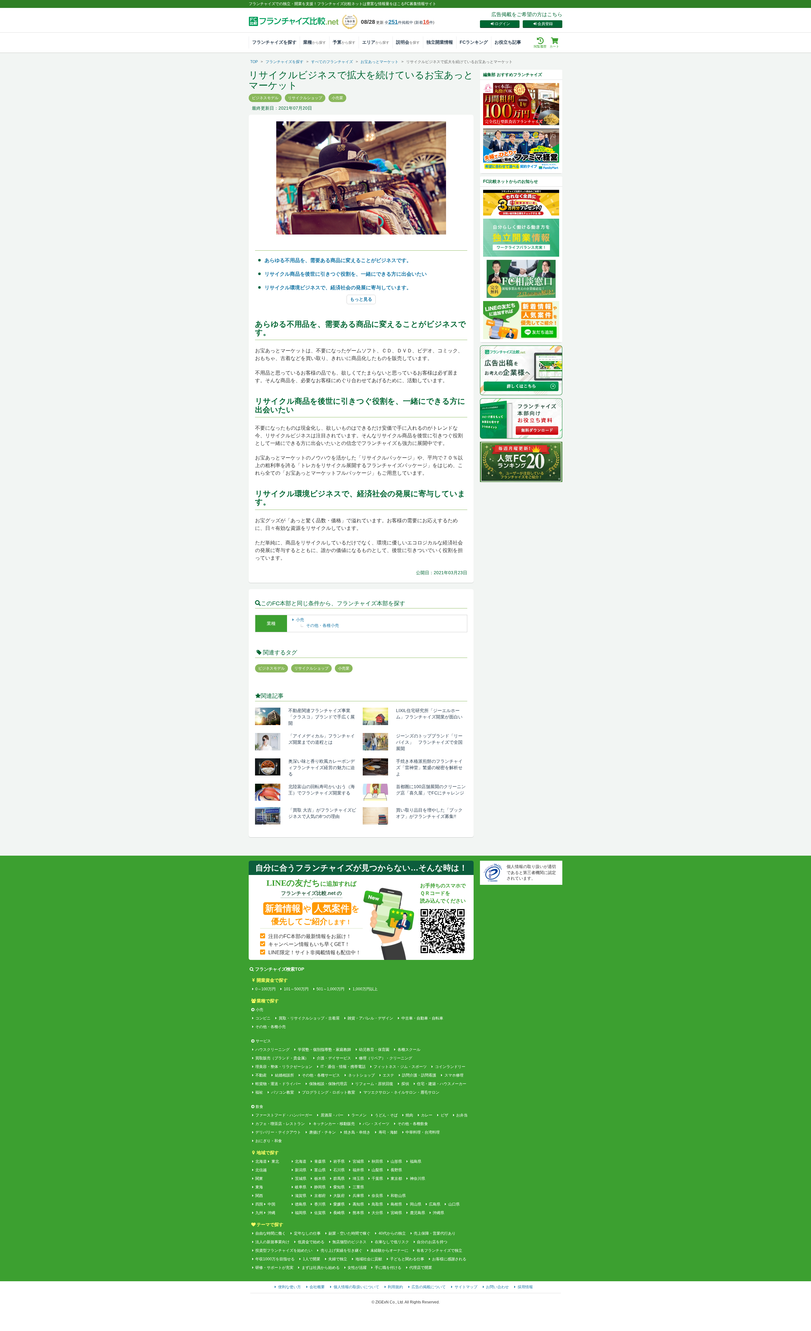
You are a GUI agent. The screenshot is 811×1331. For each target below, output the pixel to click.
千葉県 (377, 1178)
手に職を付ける (388, 1267)
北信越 (261, 1170)
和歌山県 (398, 1195)
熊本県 (358, 1213)
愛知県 (339, 1187)
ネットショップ (361, 1075)
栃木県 (319, 1178)
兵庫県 (358, 1195)
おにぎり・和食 (268, 1141)
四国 (259, 1204)
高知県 (358, 1204)
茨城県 (300, 1178)
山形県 (396, 1161)
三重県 (358, 1187)
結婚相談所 (284, 1075)
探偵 (405, 1084)
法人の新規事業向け (272, 1242)
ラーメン (359, 1115)
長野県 (396, 1170)
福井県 (358, 1170)
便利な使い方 (289, 1287)
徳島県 (300, 1204)
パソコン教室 (282, 1092)
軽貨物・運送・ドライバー (278, 1084)
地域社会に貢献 (368, 1259)
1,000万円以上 (365, 989)
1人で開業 (311, 1259)
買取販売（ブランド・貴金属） (282, 1058)
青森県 (319, 1161)
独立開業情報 (439, 42)
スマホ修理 (453, 1075)
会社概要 (317, 1287)
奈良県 (377, 1195)
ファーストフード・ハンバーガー (283, 1115)
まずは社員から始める (320, 1267)
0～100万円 (265, 989)
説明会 (408, 42)
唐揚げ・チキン (322, 1132)
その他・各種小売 (322, 625)
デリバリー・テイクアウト (278, 1132)
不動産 (261, 1075)
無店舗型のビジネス (349, 1242)
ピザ (444, 1115)
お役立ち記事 (508, 42)
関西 (259, 1195)
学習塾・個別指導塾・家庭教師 (324, 1049)
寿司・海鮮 (388, 1132)
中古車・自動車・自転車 (422, 1018)
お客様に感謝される (449, 1259)
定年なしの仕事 (307, 1233)
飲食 (259, 1106)
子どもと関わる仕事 (407, 1259)
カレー (426, 1115)
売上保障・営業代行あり (435, 1233)
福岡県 (300, 1213)
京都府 (319, 1195)
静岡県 (319, 1187)
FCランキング (474, 42)
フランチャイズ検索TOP (279, 969)
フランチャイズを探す (274, 42)
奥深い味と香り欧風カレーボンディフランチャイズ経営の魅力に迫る (321, 767)
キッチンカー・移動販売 (333, 1124)
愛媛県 (339, 1204)
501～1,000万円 (330, 989)
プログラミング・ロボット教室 (328, 1092)
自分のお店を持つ (432, 1242)
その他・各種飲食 (413, 1124)
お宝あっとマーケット (380, 62)
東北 (275, 1161)
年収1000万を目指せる (275, 1259)
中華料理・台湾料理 (423, 1132)
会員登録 (545, 24)
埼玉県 (358, 1178)
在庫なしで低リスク (392, 1242)
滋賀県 (300, 1195)
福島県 (415, 1161)
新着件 (424, 22)
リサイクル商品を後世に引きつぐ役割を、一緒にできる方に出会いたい (346, 274)
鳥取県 (377, 1204)
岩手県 (339, 1161)
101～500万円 (296, 989)
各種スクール (409, 1049)
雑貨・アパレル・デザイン (370, 1018)
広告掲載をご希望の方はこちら (526, 14)
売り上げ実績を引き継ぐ (341, 1250)
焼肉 (409, 1115)
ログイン (502, 24)
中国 (271, 1204)
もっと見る (361, 299)
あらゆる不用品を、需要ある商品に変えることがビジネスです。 (338, 260)
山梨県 (377, 1170)
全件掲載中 (399, 22)
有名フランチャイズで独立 (439, 1250)
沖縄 (271, 1213)
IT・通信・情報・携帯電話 (343, 1066)
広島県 (434, 1204)
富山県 (319, 1170)
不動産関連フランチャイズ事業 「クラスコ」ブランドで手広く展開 (322, 717)
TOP (254, 62)
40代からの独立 (392, 1233)
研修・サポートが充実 (274, 1267)
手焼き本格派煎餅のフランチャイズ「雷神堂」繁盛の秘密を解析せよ (429, 767)
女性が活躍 (357, 1267)
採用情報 (525, 1287)
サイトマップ (466, 1287)
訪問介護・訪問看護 (419, 1075)
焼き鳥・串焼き (357, 1132)
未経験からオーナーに (389, 1250)
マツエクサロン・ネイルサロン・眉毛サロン (401, 1092)
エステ (388, 1075)
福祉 (259, 1092)
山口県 (453, 1204)
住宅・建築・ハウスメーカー (441, 1084)
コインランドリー (450, 1066)
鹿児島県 (417, 1213)
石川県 (339, 1170)
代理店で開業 (420, 1267)
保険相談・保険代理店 (328, 1084)
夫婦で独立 (337, 1259)
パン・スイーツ (376, 1124)
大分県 (377, 1213)
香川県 (319, 1204)
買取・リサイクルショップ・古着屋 (309, 1018)
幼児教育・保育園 (374, 1049)
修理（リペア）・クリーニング (385, 1058)
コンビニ (263, 1018)
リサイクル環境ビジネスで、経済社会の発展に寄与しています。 (338, 287)
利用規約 (395, 1287)
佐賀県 (319, 1213)
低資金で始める (311, 1242)
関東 (259, 1178)
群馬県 (339, 1178)
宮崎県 (396, 1213)
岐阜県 (300, 1187)
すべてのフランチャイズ (332, 62)
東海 (259, 1187)
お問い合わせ (497, 1287)
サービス (263, 1041)
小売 (300, 620)
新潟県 (300, 1170)
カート (554, 46)
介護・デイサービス (334, 1058)
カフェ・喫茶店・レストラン (280, 1124)
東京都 (396, 1178)
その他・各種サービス (321, 1075)
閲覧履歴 (540, 46)
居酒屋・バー (332, 1115)
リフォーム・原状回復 (374, 1084)
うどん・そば (386, 1115)
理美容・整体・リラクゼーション (283, 1066)
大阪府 (339, 1195)
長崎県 (339, 1213)
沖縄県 (438, 1213)
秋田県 (377, 1161)
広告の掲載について (429, 1287)
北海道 (261, 1161)
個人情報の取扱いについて (356, 1287)
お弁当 (462, 1115)
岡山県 (415, 1204)
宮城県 (358, 1161)
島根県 (396, 1204)
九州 (259, 1213)
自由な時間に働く (270, 1233)
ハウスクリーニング (272, 1049)
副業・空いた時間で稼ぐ (349, 1233)
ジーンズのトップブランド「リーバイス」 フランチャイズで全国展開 (429, 742)
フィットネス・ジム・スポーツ (400, 1066)
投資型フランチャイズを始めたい (283, 1250)
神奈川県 (417, 1178)
